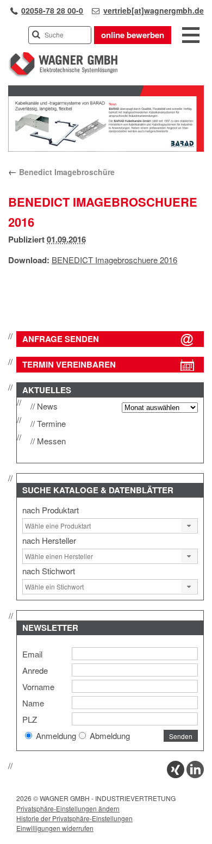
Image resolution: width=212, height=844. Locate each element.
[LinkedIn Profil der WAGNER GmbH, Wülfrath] (195, 774)
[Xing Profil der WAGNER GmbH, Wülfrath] (175, 774)
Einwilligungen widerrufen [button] (54, 828)
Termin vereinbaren (69, 364)
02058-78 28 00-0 (52, 10)
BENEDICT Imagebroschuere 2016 (114, 259)
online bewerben (132, 35)
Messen (51, 440)
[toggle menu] (191, 36)
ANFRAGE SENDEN (60, 339)
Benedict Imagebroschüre (61, 171)
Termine (51, 423)
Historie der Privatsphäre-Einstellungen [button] (74, 818)
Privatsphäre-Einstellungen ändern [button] (68, 808)
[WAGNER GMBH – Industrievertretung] (62, 74)
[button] (189, 525)
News (47, 406)
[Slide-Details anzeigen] (106, 149)
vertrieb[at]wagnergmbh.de (153, 10)
